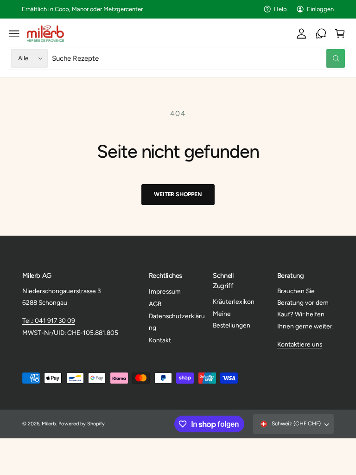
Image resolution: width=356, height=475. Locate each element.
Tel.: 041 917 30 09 (48, 320)
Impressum (165, 291)
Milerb (49, 424)
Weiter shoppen (178, 194)
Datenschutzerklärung (177, 321)
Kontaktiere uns (299, 344)
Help (280, 9)
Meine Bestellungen (231, 319)
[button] (14, 33)
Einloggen (320, 9)
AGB (155, 304)
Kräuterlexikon (233, 301)
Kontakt (160, 340)
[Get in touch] (321, 33)
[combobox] (198, 58)
